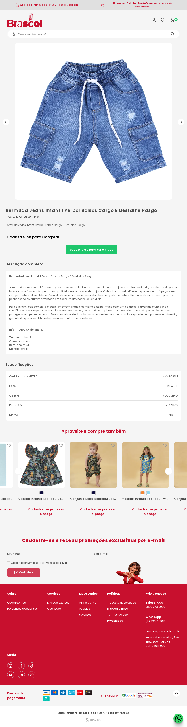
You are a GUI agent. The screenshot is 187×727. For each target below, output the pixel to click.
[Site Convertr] (93, 720)
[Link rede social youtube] (10, 674)
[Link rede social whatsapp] (31, 674)
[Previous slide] (18, 471)
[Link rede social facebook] (21, 665)
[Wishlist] (162, 20)
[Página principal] (24, 20)
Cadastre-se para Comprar (33, 237)
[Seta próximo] (181, 122)
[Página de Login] (154, 20)
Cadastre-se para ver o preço (92, 249)
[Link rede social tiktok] (31, 665)
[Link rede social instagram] (10, 665)
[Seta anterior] (6, 122)
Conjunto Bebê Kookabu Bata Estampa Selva (93, 499)
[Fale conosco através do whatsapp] (178, 718)
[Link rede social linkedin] (21, 674)
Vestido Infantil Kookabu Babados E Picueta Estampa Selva (41, 499)
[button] (176, 693)
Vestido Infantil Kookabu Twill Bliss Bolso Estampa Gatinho (145, 499)
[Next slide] (168, 471)
